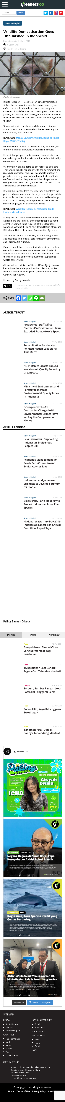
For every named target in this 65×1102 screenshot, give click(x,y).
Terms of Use (23, 1091)
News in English (12, 23)
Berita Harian (12, 1024)
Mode (8, 1042)
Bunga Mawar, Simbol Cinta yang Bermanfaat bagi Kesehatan (41, 651)
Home (11, 1091)
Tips (7, 1052)
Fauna (38, 1043)
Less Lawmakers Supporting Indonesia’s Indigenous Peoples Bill (41, 442)
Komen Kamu (12, 1055)
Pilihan (11, 634)
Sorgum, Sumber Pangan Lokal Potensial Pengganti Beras (42, 690)
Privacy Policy (39, 1091)
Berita (6, 1020)
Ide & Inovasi (38, 1031)
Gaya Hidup (9, 1034)
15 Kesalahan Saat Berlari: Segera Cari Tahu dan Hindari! (42, 669)
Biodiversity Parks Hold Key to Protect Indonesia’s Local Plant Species (42, 504)
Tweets (32, 634)
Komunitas (40, 1027)
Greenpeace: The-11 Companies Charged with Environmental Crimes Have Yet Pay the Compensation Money (41, 413)
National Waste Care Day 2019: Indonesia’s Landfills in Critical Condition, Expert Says (42, 525)
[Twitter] (24, 298)
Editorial (9, 1027)
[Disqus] (32, 573)
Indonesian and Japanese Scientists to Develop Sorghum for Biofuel (42, 483)
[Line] (36, 298)
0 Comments (13, 44)
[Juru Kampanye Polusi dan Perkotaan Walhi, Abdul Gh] (32, 848)
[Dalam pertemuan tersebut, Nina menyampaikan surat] (32, 968)
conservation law (23, 285)
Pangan (27, 685)
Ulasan (9, 1048)
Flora (26, 644)
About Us (52, 1091)
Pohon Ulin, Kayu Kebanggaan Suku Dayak (42, 710)
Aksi (34, 1050)
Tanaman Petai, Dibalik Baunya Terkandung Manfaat (42, 731)
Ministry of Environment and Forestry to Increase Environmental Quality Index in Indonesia (41, 391)
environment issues (42, 285)
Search (20, 13)
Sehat (26, 664)
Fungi (37, 1046)
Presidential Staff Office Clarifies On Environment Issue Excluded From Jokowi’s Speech (42, 328)
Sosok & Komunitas (42, 1020)
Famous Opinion (13, 1038)
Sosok (38, 1024)
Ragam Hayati (39, 1035)
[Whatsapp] (30, 298)
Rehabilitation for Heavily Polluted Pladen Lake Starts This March (40, 349)
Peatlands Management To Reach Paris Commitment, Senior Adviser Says (40, 463)
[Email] (42, 298)
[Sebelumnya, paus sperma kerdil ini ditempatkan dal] (32, 908)
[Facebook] (18, 298)
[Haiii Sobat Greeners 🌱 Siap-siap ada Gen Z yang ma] (32, 788)
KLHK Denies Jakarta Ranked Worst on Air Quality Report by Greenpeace (42, 369)
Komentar (54, 634)
